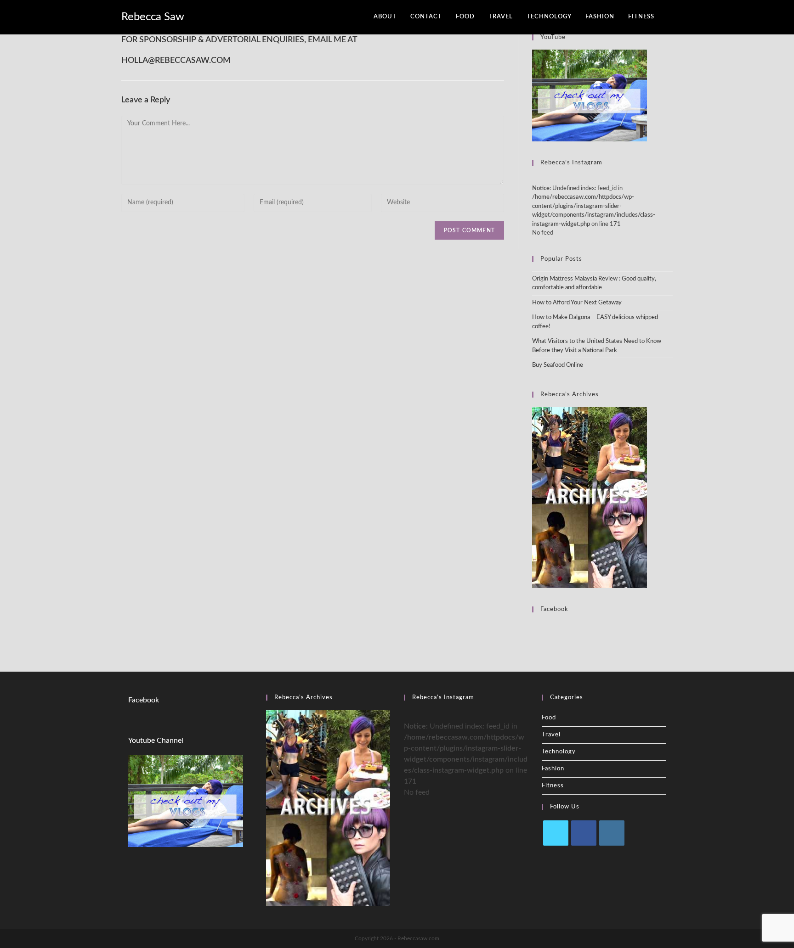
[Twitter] (555, 833)
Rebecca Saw (152, 16)
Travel (551, 735)
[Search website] (670, 17)
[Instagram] (611, 833)
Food (549, 718)
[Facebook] (583, 833)
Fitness (553, 786)
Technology (559, 752)
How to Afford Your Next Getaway (577, 303)
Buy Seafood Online (557, 365)
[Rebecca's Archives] (589, 497)
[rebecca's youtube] (589, 95)
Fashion (553, 769)
